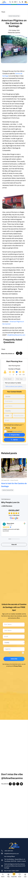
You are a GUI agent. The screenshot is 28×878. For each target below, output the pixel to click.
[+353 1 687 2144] (2, 844)
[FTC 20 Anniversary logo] (3, 2)
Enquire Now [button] (14, 7)
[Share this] (17, 346)
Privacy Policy (17, 659)
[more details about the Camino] (20, 2)
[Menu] (25, 2)
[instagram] (6, 868)
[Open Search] (10, 2)
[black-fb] (10, 777)
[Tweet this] (20, 346)
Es (12, 2)
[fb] (2, 868)
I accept (14, 424)
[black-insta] (13, 777)
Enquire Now (15, 428)
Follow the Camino (14, 32)
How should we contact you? (13, 418)
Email (14, 421)
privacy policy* (17, 424)
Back (3, 12)
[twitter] (17, 777)
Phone (8, 421)
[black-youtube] (21, 777)
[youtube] (18, 868)
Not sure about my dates (13, 376)
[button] (16, 2)
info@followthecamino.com (16, 335)
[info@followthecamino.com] (2, 847)
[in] (14, 868)
